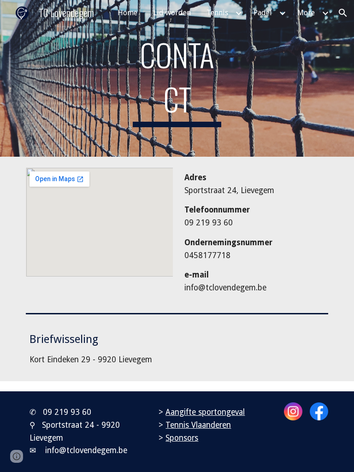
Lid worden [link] (172, 12)
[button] (343, 13)
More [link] (306, 12)
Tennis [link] (217, 12)
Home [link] (127, 12)
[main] (176, 78)
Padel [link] (263, 12)
